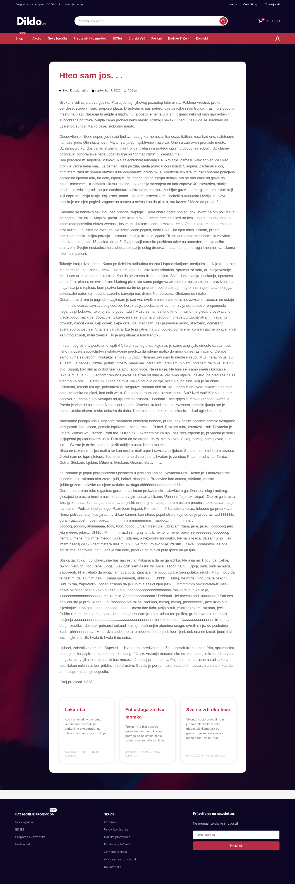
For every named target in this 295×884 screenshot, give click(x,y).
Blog (65, 90)
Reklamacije (112, 867)
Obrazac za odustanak (120, 859)
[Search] (223, 21)
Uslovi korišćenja (116, 829)
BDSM (19, 829)
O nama (110, 822)
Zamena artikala (115, 852)
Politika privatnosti (117, 837)
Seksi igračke (24, 822)
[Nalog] (277, 38)
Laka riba (75, 709)
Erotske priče (79, 90)
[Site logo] (32, 21)
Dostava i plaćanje (117, 844)
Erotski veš (23, 844)
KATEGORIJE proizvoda (35, 813)
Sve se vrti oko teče (208, 709)
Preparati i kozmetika (30, 837)
